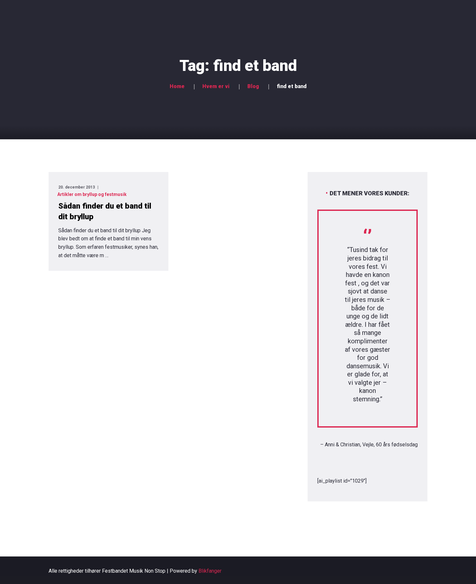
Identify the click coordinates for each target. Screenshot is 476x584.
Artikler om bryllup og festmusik (92, 194)
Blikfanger (209, 571)
